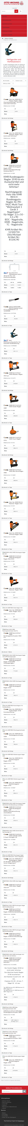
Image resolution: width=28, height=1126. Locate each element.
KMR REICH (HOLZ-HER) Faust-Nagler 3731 (13, 439)
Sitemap (4, 1113)
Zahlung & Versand (6, 1101)
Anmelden (14, 8)
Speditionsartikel (7, 23)
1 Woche (10, 652)
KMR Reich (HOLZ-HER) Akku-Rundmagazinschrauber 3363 (12, 1037)
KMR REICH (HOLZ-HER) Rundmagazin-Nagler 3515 (13, 686)
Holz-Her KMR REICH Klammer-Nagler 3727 (16, 502)
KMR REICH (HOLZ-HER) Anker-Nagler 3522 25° (13, 886)
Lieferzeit (4, 1108)
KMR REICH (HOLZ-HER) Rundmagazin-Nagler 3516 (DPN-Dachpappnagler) (13, 661)
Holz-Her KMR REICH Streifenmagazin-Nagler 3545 (13, 1061)
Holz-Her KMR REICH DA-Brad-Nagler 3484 (16, 533)
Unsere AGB (4, 1103)
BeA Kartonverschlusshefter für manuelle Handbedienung (12, 342)
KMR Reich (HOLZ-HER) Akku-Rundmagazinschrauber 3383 (13, 1011)
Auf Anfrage (10, 118)
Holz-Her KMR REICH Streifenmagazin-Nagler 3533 (13, 784)
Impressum (4, 1105)
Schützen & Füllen (7, 31)
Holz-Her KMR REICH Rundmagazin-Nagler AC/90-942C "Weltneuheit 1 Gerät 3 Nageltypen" (13, 861)
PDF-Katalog (4, 1114)
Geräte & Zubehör (7, 34)
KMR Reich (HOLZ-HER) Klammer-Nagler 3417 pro (13, 374)
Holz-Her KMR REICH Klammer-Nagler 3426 (16, 589)
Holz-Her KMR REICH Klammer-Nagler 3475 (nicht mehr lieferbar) (13, 134)
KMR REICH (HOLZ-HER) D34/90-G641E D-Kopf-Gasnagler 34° (13, 836)
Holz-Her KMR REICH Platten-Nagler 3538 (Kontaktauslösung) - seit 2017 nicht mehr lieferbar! (13, 101)
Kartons (5, 16)
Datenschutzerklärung (6, 1102)
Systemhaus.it (21, 1121)
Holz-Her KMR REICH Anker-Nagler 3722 (16, 610)
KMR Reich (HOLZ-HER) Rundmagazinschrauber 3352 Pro (12, 635)
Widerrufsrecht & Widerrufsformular (9, 1106)
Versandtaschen (7, 20)
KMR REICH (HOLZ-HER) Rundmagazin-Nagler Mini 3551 (13, 557)
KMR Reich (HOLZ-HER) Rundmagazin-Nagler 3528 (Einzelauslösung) (13, 935)
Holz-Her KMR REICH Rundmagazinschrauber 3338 (13, 735)
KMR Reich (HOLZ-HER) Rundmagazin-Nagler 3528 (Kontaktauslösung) (13, 910)
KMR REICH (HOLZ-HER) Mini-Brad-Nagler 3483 (13, 471)
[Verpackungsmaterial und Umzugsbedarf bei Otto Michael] (14, 3)
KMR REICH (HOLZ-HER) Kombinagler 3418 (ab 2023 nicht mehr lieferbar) (13, 960)
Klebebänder (6, 27)
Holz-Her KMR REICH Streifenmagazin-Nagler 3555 (13, 759)
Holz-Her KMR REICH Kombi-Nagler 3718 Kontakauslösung (13, 710)
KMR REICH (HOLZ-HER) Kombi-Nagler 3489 (13, 406)
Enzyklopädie (5, 1115)
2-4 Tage (10, 292)
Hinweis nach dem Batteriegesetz (9, 1117)
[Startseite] (2, 38)
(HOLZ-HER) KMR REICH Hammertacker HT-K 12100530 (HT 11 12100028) (13, 309)
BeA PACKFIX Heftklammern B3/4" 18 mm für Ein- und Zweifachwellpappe (13, 275)
